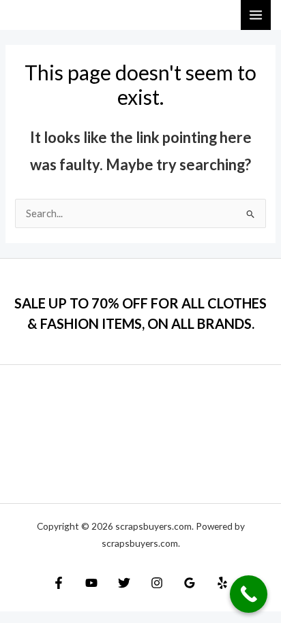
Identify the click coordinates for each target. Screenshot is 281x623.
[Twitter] (124, 583)
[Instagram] (157, 583)
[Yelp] (222, 583)
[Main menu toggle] (256, 15)
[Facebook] (59, 583)
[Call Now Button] (248, 594)
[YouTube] (91, 583)
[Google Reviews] (189, 583)
